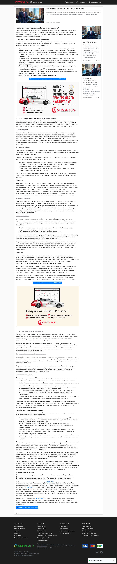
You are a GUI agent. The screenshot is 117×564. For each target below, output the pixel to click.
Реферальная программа (67, 531)
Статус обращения (87, 528)
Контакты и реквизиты (21, 538)
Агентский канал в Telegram (90, 535)
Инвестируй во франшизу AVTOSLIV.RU (27, 507)
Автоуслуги (70, 2)
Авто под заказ (41, 531)
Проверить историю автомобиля (47, 535)
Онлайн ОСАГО (41, 526)
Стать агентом (18, 526)
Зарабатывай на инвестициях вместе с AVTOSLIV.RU (47, 282)
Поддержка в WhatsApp (89, 533)
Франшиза (17, 533)
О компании (17, 535)
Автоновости (83, 2)
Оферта (16, 531)
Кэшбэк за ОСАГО (65, 533)
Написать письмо (87, 531)
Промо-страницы (65, 528)
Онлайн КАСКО (41, 528)
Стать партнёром (19, 528)
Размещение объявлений (44, 533)
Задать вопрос (86, 526)
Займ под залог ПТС (43, 538)
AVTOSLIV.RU (49, 482)
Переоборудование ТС (43, 540)
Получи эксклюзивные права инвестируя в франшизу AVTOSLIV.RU (47, 79)
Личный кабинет (96, 2)
